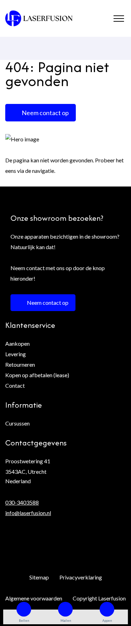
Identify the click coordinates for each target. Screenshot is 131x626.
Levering (15, 354)
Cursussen (17, 423)
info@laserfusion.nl (28, 512)
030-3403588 (22, 502)
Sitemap (39, 577)
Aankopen (17, 343)
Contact (15, 385)
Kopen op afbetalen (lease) (37, 375)
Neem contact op (45, 113)
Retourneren (20, 364)
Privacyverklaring (80, 577)
